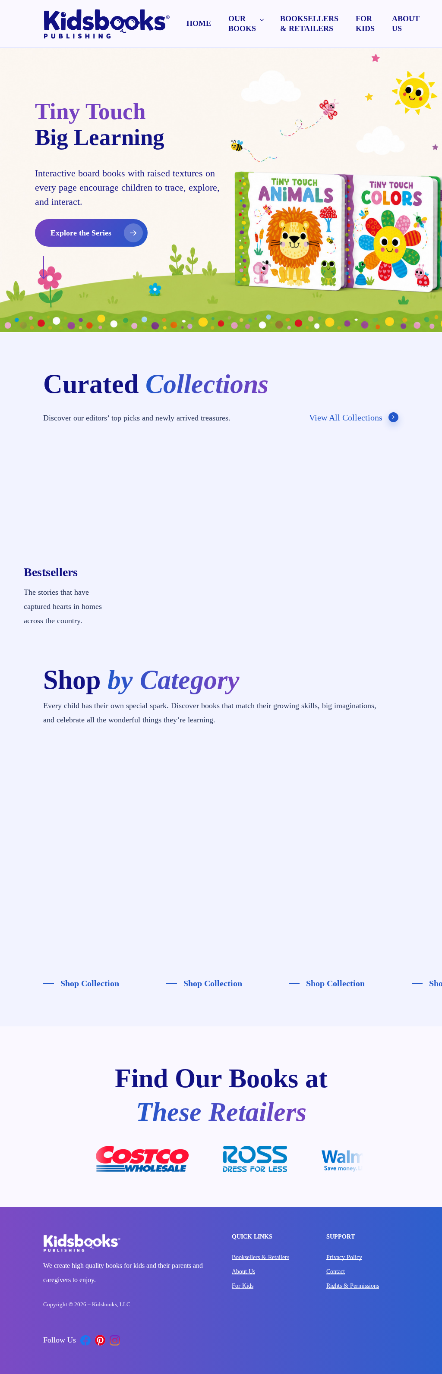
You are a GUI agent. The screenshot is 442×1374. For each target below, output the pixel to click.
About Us (243, 1271)
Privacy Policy (344, 1257)
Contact (335, 1271)
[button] (91, 233)
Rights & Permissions (352, 1286)
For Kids (242, 1286)
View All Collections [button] (345, 417)
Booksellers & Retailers (260, 1257)
